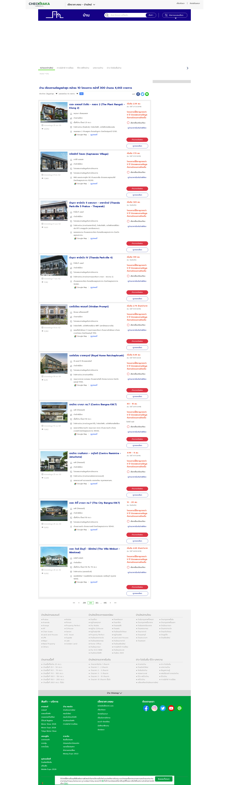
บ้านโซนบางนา (95, 647)
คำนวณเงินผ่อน (137, 139)
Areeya (46, 625)
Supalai (69, 637)
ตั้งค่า (66, 783)
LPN (44, 637)
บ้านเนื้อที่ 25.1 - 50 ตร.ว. (52, 667)
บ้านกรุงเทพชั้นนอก (168, 622)
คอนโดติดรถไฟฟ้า (70, 717)
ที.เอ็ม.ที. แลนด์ (79, 212)
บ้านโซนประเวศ (118, 650)
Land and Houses (50, 634)
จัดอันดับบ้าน (142, 670)
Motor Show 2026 (48, 724)
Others (46, 647)
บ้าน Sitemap (113, 693)
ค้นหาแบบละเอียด (176, 15)
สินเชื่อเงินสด (68, 739)
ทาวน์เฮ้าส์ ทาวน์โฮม (65, 67)
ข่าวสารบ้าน (142, 664)
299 (84, 603)
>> (115, 603)
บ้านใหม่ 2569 (118, 653)
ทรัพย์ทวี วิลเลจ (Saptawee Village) (88, 154)
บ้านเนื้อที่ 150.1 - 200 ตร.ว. (53, 679)
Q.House (69, 628)
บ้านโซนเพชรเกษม (97, 640)
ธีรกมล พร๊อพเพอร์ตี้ (81, 312)
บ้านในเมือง (77, 562)
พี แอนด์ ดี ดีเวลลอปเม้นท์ (83, 361)
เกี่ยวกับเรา (181, 3)
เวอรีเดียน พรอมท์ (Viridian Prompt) (89, 306)
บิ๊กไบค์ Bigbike (47, 720)
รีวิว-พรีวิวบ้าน (83, 67)
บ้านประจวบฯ (142, 637)
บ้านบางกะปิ (142, 631)
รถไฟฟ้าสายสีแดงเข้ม (107, 127)
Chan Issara (47, 631)
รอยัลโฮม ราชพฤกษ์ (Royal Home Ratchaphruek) (96, 355)
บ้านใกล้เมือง (78, 164)
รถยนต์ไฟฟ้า (46, 713)
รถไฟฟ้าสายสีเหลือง (113, 423)
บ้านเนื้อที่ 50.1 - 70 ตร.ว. (53, 670)
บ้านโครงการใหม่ (69, 710)
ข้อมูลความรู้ (165, 670)
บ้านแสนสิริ (117, 625)
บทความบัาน (98, 67)
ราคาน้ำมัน (45, 746)
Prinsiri (68, 622)
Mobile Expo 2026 (48, 769)
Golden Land (71, 643)
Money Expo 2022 (70, 753)
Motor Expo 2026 (48, 727)
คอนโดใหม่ (67, 713)
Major (45, 640)
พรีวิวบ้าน (141, 679)
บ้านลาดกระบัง (166, 628)
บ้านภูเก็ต (164, 634)
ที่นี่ (103, 781)
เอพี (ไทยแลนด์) (79, 410)
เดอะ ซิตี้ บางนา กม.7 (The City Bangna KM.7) (94, 503)
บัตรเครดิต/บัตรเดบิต (71, 743)
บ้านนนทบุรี (142, 634)
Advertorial (142, 673)
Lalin (68, 640)
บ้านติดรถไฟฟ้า (96, 653)
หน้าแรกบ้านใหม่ (46, 67)
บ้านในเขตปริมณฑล (145, 625)
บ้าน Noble (94, 625)
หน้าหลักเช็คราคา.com (105, 705)
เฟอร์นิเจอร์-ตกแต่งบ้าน (170, 673)
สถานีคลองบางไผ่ (106, 325)
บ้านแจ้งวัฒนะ (166, 631)
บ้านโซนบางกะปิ (119, 640)
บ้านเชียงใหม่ (165, 637)
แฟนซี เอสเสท (78, 558)
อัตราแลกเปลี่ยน (69, 750)
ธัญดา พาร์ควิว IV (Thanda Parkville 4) (91, 257)
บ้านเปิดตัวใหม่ (143, 667)
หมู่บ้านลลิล (117, 634)
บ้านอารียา (117, 622)
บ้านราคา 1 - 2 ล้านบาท (99, 667)
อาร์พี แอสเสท (78, 159)
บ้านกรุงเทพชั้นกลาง (145, 622)
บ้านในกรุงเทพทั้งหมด (146, 619)
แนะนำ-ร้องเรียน (104, 721)
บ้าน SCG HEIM (96, 650)
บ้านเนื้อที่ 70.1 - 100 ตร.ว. (53, 673)
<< (74, 603)
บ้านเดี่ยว (93, 619)
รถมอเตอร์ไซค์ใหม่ (48, 717)
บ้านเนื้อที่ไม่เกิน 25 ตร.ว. (52, 664)
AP (44, 628)
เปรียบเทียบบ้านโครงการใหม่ (148, 682)
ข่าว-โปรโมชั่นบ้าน (114, 67)
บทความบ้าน (165, 667)
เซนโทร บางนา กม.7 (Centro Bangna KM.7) (93, 404)
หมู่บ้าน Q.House (96, 628)
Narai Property (49, 643)
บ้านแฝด (116, 628)
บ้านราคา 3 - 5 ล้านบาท (99, 673)
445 (105, 603)
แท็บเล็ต (44, 766)
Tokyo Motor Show (49, 731)
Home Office (95, 643)
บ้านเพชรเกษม (143, 628)
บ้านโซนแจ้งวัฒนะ (120, 631)
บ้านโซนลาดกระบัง (97, 637)
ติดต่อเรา (101, 729)
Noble (68, 619)
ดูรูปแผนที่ (93, 134)
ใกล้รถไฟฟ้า (95, 127)
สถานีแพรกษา (94, 228)
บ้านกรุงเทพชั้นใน (167, 619)
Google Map (82, 134)
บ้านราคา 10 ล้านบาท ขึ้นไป (100, 679)
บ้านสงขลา (141, 640)
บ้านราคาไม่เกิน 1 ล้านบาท (100, 664)
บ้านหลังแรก (118, 619)
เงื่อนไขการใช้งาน (104, 717)
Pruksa (45, 619)
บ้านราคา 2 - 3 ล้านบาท (99, 670)
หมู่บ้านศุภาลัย (95, 631)
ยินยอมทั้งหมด (164, 778)
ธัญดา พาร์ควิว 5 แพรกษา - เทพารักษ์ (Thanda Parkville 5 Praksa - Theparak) (94, 204)
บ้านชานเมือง (78, 118)
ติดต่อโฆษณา (195, 3)
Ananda (46, 622)
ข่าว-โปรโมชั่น (166, 664)
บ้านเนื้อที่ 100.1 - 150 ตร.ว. (53, 676)
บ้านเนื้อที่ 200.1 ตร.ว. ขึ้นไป (53, 682)
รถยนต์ (44, 710)
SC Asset (70, 634)
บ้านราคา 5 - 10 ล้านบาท (100, 676)
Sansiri (68, 631)
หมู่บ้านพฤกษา (95, 622)
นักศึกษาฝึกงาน (103, 725)
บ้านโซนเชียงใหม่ (119, 643)
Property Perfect (73, 625)
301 (97, 603)
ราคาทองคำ (45, 739)
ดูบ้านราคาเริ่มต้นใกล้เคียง (137, 128)
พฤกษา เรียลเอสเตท (81, 113)
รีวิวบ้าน (164, 676)
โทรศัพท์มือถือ (46, 762)
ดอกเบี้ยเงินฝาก (69, 746)
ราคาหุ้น (44, 743)
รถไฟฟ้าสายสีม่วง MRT (91, 325)
